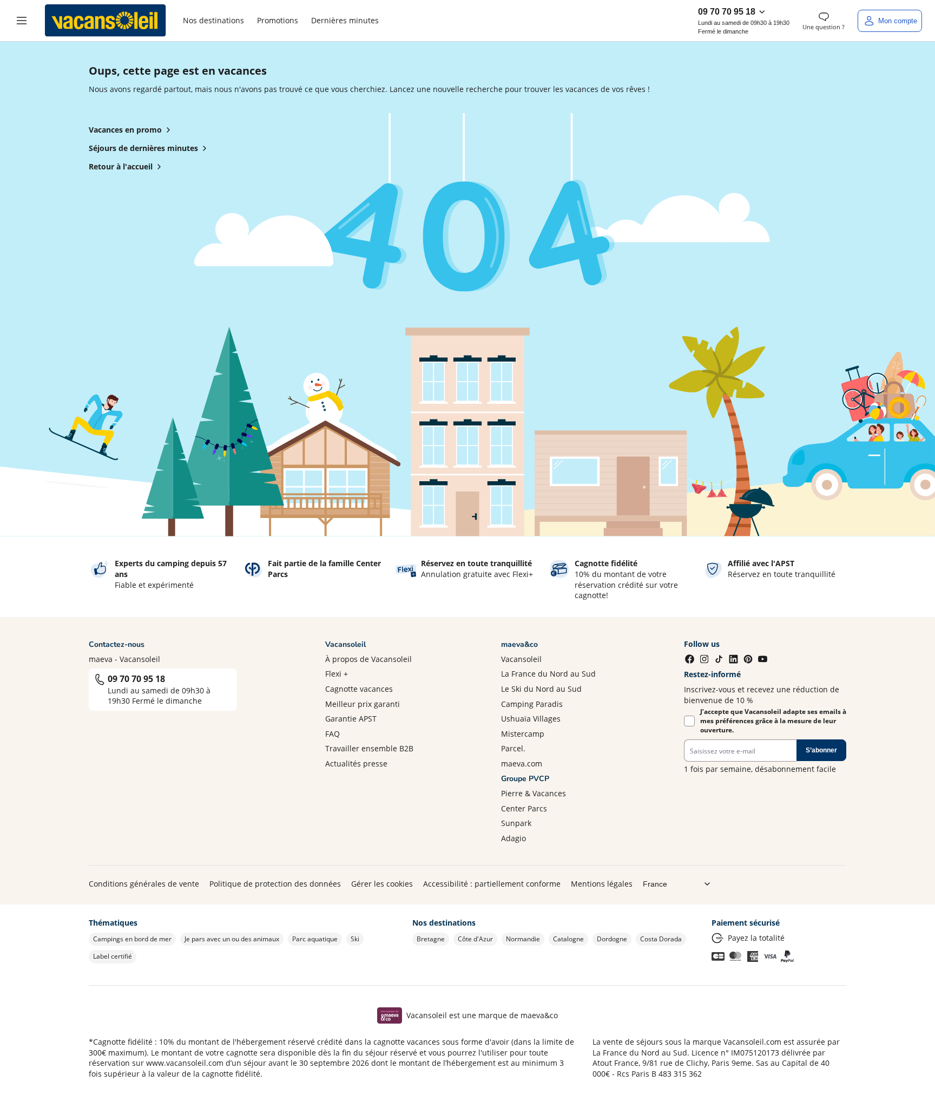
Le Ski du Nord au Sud (541, 689)
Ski (355, 938)
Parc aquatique (315, 938)
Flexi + (336, 674)
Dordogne (612, 938)
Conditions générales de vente (144, 884)
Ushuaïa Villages (531, 718)
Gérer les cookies (382, 884)
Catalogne (568, 938)
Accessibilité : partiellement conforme (492, 884)
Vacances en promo (125, 129)
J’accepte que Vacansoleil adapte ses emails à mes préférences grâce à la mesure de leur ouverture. (773, 721)
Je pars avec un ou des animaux (232, 938)
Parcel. (513, 748)
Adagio (513, 838)
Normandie (523, 938)
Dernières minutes (345, 20)
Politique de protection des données (275, 884)
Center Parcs (524, 808)
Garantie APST (351, 718)
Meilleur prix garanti (362, 704)
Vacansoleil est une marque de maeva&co (482, 1015)
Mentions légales (602, 884)
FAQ (332, 734)
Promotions (277, 20)
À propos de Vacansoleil (368, 659)
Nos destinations (213, 20)
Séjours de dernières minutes (143, 148)
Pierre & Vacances (533, 793)
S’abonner (821, 750)
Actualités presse (356, 763)
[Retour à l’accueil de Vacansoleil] (105, 20)
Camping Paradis (532, 704)
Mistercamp (522, 734)
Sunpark (516, 823)
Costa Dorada (661, 938)
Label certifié (112, 956)
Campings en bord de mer (132, 938)
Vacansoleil (521, 659)
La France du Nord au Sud (548, 674)
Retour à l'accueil (121, 166)
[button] (21, 20)
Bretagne (431, 938)
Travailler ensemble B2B (369, 748)
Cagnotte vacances (359, 689)
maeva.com (521, 763)
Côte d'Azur (475, 938)
